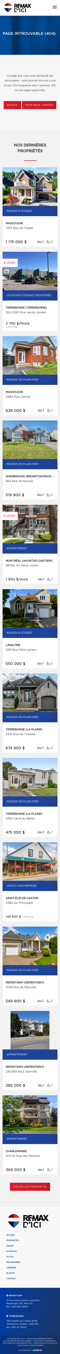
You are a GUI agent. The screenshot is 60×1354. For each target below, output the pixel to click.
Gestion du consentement (30, 1345)
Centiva (37, 1350)
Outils (10, 1257)
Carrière (11, 1268)
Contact (11, 1279)
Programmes (13, 1262)
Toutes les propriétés (30, 1187)
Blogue (10, 1273)
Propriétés (12, 1240)
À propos (11, 1251)
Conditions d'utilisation (45, 1343)
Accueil (12, 105)
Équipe (10, 1246)
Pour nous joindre (39, 105)
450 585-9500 (19, 1307)
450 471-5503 (19, 1327)
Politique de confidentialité (17, 1343)
